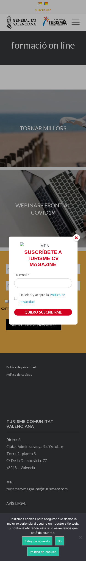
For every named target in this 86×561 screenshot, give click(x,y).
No (60, 541)
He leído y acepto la (42, 298)
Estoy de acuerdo (37, 541)
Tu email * (22, 274)
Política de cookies (43, 552)
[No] (80, 537)
